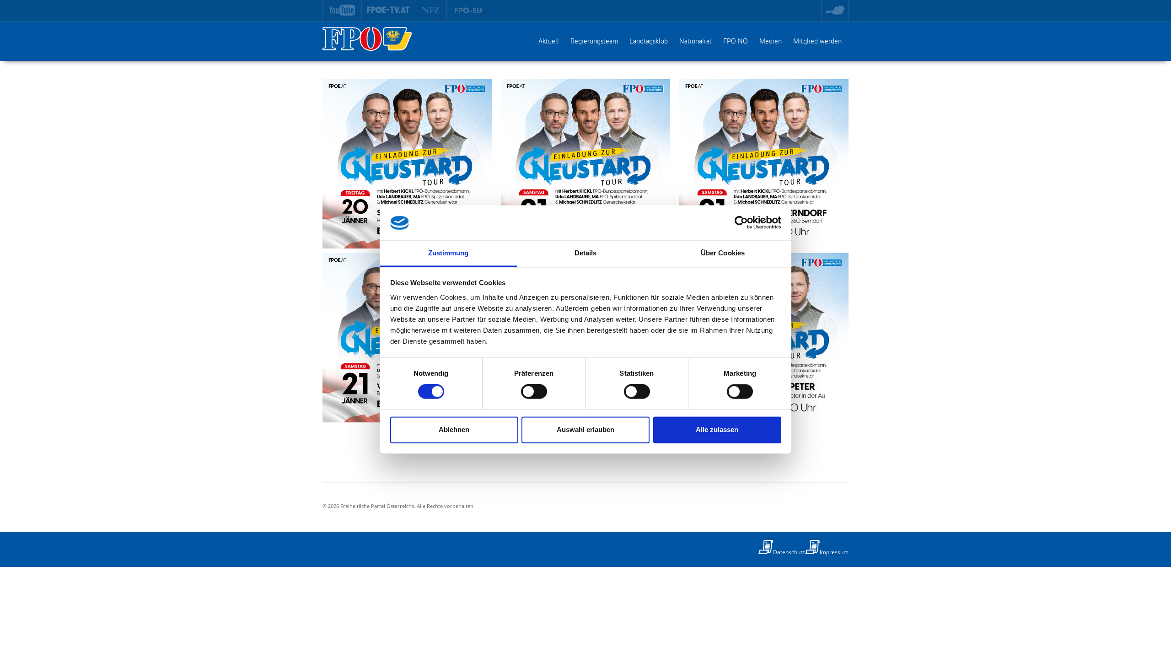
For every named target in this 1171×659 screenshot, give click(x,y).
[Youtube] (342, 10)
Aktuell (548, 41)
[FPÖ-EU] (469, 10)
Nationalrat (695, 41)
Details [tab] (586, 253)
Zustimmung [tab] (448, 253)
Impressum (834, 552)
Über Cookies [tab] (723, 253)
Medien (770, 41)
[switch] (534, 391)
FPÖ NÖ (735, 41)
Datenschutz (789, 552)
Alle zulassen (717, 429)
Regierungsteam (594, 41)
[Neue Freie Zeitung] (431, 10)
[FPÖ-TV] (388, 10)
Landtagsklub (648, 41)
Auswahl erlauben (585, 429)
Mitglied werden (817, 41)
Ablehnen (454, 429)
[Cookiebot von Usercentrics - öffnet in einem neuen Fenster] (741, 223)
